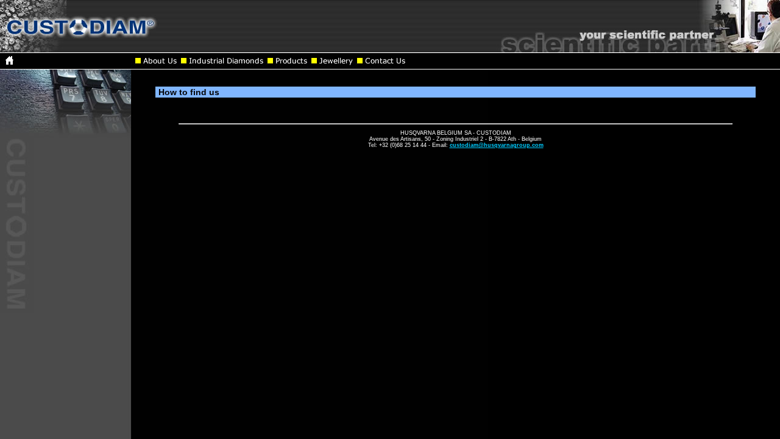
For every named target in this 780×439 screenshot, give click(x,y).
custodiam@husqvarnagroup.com (497, 145)
